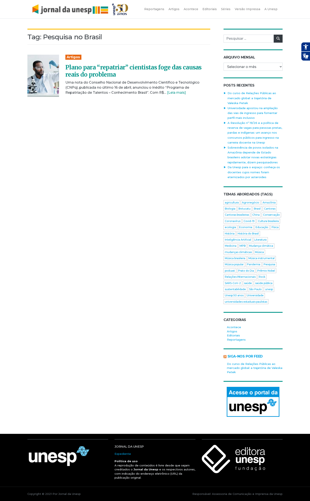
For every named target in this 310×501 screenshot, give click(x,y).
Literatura (260, 239)
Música (259, 252)
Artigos (73, 57)
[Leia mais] (176, 93)
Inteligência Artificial (238, 239)
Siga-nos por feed (245, 356)
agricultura (232, 202)
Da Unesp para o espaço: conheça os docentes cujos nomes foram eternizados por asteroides (254, 172)
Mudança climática (261, 245)
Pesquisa (269, 264)
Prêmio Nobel (266, 270)
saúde (248, 283)
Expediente (123, 453)
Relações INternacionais (240, 276)
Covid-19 (249, 221)
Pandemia (253, 264)
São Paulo (255, 289)
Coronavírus (232, 221)
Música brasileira (235, 258)
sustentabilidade (235, 289)
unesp (269, 289)
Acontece (234, 327)
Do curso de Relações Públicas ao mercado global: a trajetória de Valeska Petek (252, 98)
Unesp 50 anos (234, 295)
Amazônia (269, 202)
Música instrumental (261, 258)
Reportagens (236, 339)
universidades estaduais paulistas (246, 301)
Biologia (230, 208)
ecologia (230, 227)
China (256, 214)
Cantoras (269, 208)
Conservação (271, 214)
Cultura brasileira (268, 221)
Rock (262, 276)
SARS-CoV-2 (233, 283)
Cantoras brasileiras (237, 214)
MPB (243, 245)
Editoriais (233, 335)
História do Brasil (248, 233)
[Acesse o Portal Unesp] (253, 402)
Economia (245, 227)
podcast (230, 270)
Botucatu (245, 208)
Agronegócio (250, 202)
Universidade (255, 295)
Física (275, 227)
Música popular (234, 264)
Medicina (230, 245)
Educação (262, 227)
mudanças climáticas (238, 252)
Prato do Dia (246, 270)
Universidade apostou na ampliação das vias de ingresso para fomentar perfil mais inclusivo (253, 113)
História (230, 233)
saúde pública (263, 283)
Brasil (257, 208)
